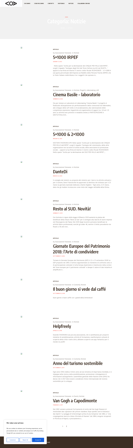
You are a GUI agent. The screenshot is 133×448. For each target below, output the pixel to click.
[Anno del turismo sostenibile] (35, 367)
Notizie (76, 53)
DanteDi (60, 171)
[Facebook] (98, 443)
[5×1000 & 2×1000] (35, 138)
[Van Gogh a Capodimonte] (35, 405)
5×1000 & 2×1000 (68, 134)
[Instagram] (110, 443)
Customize (13, 440)
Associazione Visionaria (63, 53)
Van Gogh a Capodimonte (75, 400)
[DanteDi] (35, 176)
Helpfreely (62, 326)
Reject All (25, 440)
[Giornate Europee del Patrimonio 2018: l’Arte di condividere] (35, 250)
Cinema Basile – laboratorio (76, 94)
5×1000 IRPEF (65, 57)
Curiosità (77, 285)
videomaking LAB (92, 90)
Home (63, 28)
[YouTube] (106, 443)
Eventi (76, 396)
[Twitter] (102, 443)
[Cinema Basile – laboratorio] (35, 98)
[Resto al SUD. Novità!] (35, 213)
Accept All (38, 440)
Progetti (83, 90)
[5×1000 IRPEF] (35, 61)
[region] (25, 432)
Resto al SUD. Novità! (72, 208)
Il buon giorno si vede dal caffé (79, 289)
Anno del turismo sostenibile (78, 363)
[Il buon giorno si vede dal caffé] (35, 293)
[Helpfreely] (35, 330)
